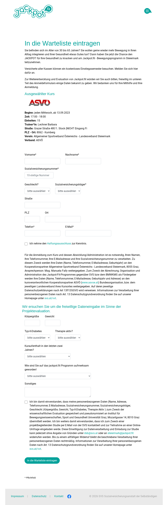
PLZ (27, 212)
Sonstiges (30, 383)
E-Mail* (69, 226)
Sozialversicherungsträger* (70, 184)
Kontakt (58, 496)
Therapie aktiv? (64, 331)
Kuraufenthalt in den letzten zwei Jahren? (44, 347)
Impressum (17, 496)
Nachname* (72, 154)
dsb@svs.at (91, 433)
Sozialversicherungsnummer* (42, 168)
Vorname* (30, 154)
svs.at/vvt (50, 298)
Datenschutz (39, 496)
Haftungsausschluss (59, 243)
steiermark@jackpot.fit (121, 433)
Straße (28, 198)
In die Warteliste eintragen (42, 460)
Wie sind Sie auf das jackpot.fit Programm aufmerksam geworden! (57, 367)
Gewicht (49, 316)
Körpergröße (32, 316)
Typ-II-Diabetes (33, 331)
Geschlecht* (32, 184)
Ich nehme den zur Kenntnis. (58, 243)
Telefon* (29, 226)
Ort (46, 212)
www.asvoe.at (90, 282)
